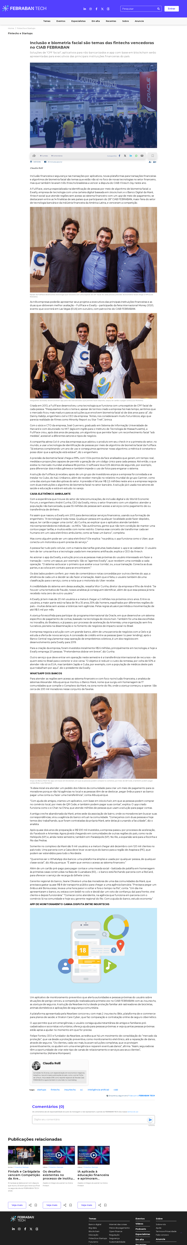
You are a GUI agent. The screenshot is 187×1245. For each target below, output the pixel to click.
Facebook (119, 155)
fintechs (55, 1089)
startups (41, 1089)
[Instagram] (91, 9)
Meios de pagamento (119, 1228)
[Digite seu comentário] (90, 1119)
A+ (154, 162)
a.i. (81, 1089)
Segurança (114, 1238)
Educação (93, 1235)
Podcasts (141, 1229)
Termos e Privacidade (166, 1231)
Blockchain (94, 1231)
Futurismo (93, 1242)
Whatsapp (136, 155)
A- (150, 162)
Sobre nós (161, 1224)
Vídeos (139, 1224)
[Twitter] (102, 9)
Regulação (114, 1235)
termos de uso (132, 1112)
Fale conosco (162, 1235)
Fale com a (142, 1096)
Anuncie (160, 1239)
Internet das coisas (118, 1224)
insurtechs (70, 1089)
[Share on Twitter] (125, 155)
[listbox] (93, 1090)
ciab (116, 1089)
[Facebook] (96, 9)
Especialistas (143, 1234)
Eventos (140, 1218)
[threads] (108, 9)
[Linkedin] (85, 9)
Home (11, 28)
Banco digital (95, 1224)
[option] (42, 1090)
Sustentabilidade (117, 1242)
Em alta (140, 1239)
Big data (93, 1228)
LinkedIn (130, 155)
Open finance (115, 1231)
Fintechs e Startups (26, 28)
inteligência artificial (98, 1089)
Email (141, 155)
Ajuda (158, 1228)
